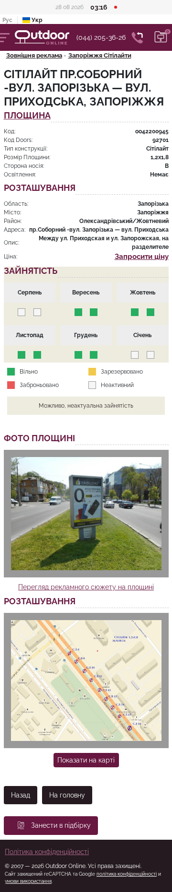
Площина (27, 115)
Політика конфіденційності (47, 852)
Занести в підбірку (61, 825)
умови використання (28, 881)
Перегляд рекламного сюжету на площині (86, 587)
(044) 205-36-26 (101, 37)
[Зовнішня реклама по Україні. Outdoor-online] (45, 37)
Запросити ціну (142, 256)
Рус (7, 20)
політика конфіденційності (127, 874)
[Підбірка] (161, 37)
